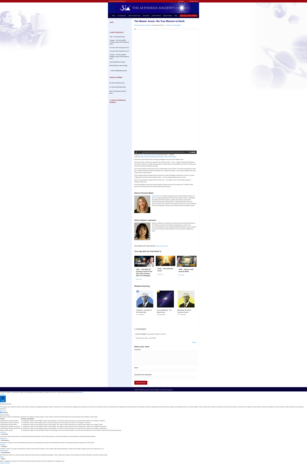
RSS (171, 156)
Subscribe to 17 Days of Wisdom (188, 15)
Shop (176, 15)
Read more (139, 279)
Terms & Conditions (154, 389)
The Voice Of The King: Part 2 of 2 (119, 47)
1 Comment (168, 25)
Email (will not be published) (143, 374)
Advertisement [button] (4, 450)
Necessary (4, 412)
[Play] (136, 152)
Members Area (193, 1)
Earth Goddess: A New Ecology (118, 65)
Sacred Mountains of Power (117, 62)
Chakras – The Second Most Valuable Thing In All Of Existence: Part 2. (119, 42)
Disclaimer (170, 389)
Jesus (157, 246)
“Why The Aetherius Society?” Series (117, 92)
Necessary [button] (3, 410)
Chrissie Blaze (177, 25)
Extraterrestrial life (139, 25)
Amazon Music (159, 156)
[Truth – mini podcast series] (165, 260)
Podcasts (147, 25)
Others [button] (2, 457)
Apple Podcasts (145, 156)
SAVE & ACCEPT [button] (5, 463)
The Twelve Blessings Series (117, 87)
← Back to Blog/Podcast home (118, 70)
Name (136, 367)
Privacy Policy (163, 389)
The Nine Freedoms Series (116, 83)
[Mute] (190, 152)
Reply (194, 342)
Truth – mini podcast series (117, 36)
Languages (181, 1)
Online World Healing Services (116, 1)
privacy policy (79, 392)
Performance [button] (3, 438)
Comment (137, 349)
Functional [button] (3, 432)
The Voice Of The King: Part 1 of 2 (119, 51)
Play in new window (145, 154)
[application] (165, 152)
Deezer (167, 156)
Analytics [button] (2, 444)
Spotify (152, 156)
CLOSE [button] (2, 394)
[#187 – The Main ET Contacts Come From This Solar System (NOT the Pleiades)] (144, 261)
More (174, 156)
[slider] (193, 152)
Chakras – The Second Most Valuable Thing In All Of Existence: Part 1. (119, 56)
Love (161, 246)
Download (155, 154)
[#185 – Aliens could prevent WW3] (187, 261)
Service (165, 246)
